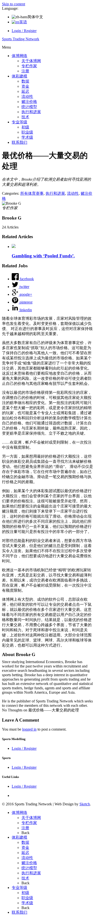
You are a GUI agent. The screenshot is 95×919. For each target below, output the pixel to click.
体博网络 (19, 56)
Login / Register (24, 31)
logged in (29, 729)
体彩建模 (19, 76)
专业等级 (19, 122)
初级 (25, 127)
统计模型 (29, 107)
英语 (23, 22)
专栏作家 (29, 66)
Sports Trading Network (20, 39)
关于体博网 (31, 61)
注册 (25, 71)
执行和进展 (31, 112)
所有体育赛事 (32, 193)
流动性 (27, 96)
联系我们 (19, 142)
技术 (25, 117)
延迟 (25, 91)
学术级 (27, 137)
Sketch (84, 804)
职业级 (27, 132)
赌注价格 (29, 102)
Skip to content (13, 4)
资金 (25, 86)
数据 (25, 81)
